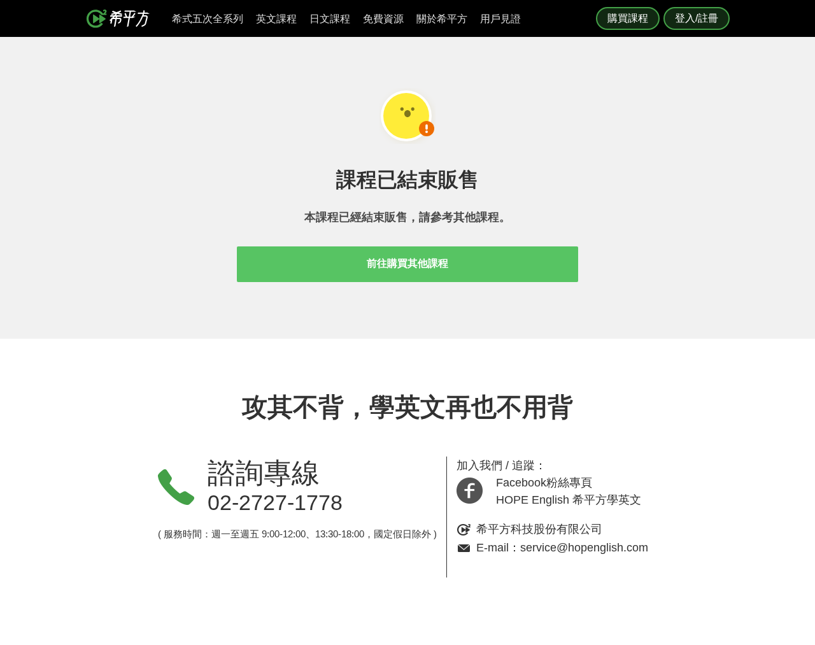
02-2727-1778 (275, 502)
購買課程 (627, 18)
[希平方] (122, 18)
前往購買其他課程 (407, 263)
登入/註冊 (696, 18)
